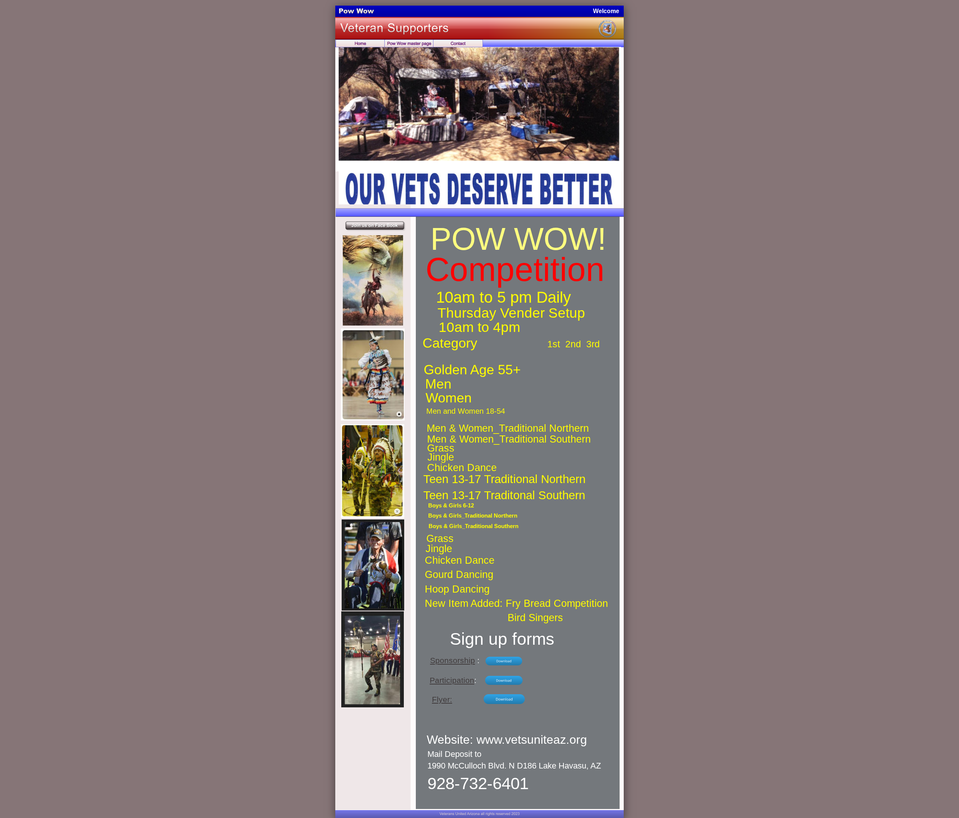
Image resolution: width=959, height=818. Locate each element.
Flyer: (442, 699)
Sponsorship (452, 660)
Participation (452, 680)
